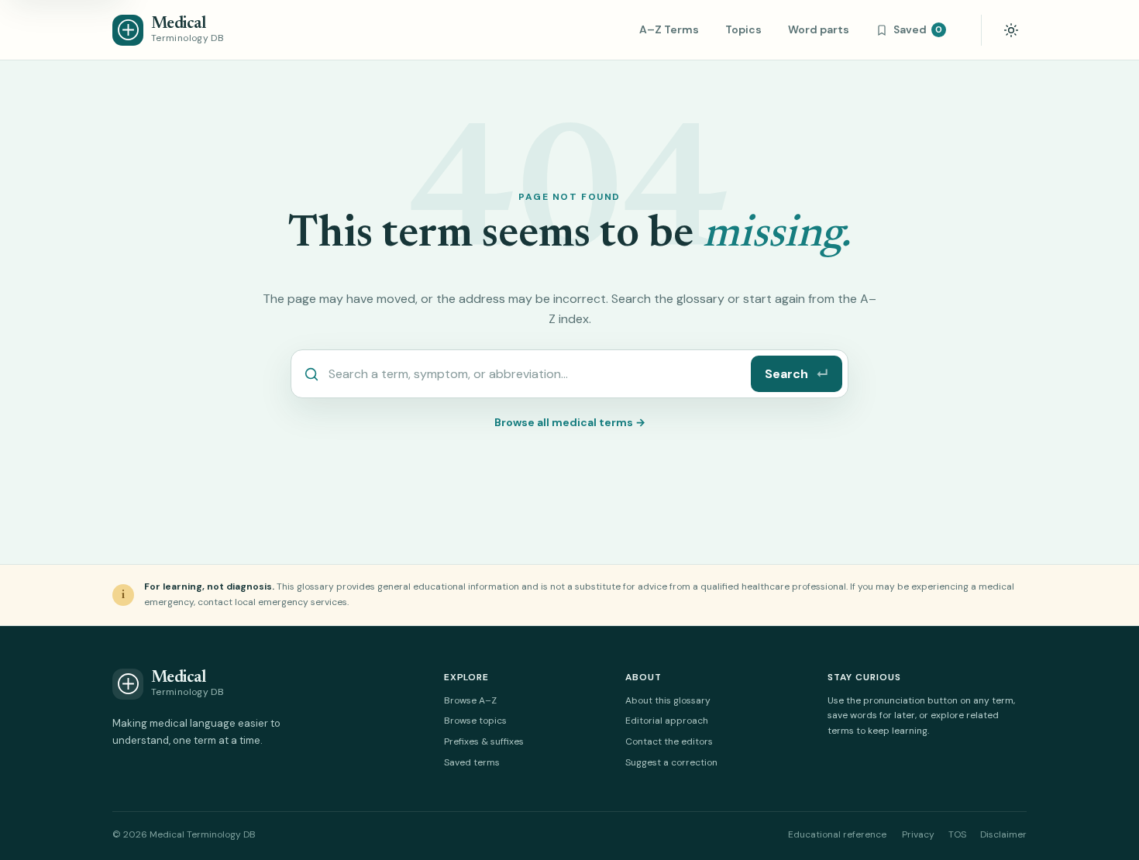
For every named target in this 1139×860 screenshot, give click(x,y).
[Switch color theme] (1011, 30)
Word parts (818, 29)
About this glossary (668, 700)
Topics (743, 29)
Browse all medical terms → (569, 422)
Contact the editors (669, 741)
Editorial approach (666, 720)
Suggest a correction (671, 762)
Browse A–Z (470, 700)
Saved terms (472, 762)
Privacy (918, 834)
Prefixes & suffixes (484, 741)
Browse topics (475, 720)
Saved (917, 29)
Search (796, 374)
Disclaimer (1003, 834)
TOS (957, 834)
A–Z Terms (669, 29)
